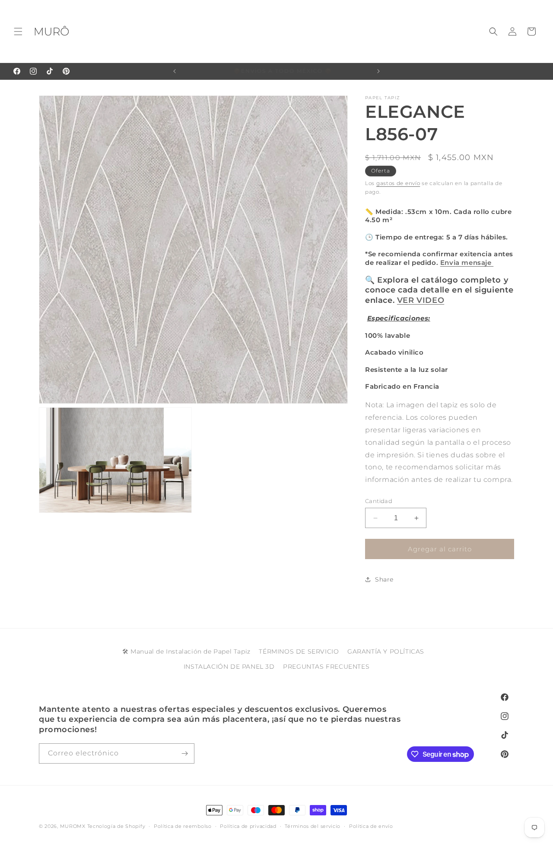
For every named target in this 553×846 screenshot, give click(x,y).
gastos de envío (398, 183)
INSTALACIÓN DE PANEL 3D (229, 667)
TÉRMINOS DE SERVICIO (299, 651)
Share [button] (384, 579)
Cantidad (378, 500)
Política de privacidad (248, 826)
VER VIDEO (420, 300)
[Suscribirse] (184, 753)
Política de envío (371, 826)
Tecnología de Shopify (116, 826)
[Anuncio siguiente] (378, 71)
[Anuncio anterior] (174, 71)
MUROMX (73, 826)
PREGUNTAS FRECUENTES (326, 667)
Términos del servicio (312, 826)
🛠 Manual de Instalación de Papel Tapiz (186, 651)
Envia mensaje (466, 262)
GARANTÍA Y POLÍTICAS (385, 651)
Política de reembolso (183, 826)
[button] (18, 31)
